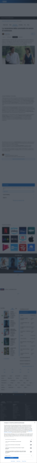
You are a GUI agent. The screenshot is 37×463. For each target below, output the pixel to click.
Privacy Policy (24, 461)
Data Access (18, 461)
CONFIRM (11, 457)
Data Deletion (13, 461)
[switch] (30, 441)
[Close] (35, 423)
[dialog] (18, 442)
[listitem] (18, 439)
